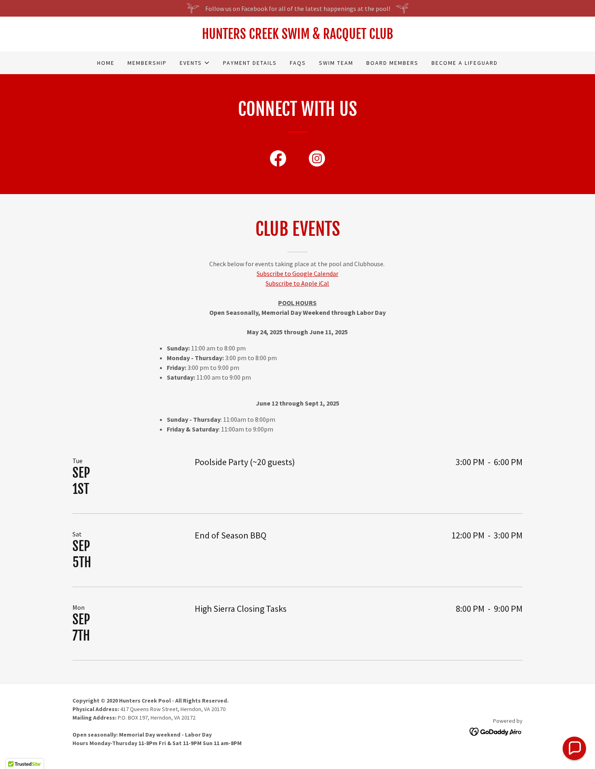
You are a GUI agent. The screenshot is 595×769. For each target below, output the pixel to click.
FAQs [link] (298, 62)
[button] (195, 63)
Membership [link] (147, 62)
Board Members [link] (392, 62)
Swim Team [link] (336, 62)
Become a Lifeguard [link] (464, 62)
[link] (297, 36)
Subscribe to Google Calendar (297, 273)
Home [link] (106, 62)
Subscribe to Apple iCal (297, 283)
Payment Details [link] (250, 62)
